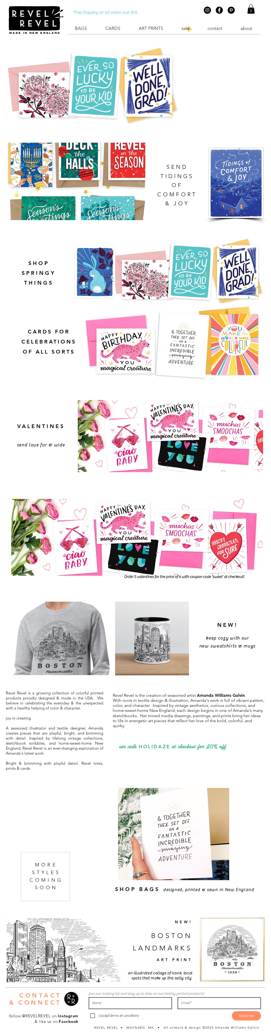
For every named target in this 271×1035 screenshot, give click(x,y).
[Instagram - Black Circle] (207, 10)
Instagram (68, 1015)
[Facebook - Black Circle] (219, 10)
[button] (251, 9)
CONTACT (40, 995)
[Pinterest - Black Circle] (231, 10)
